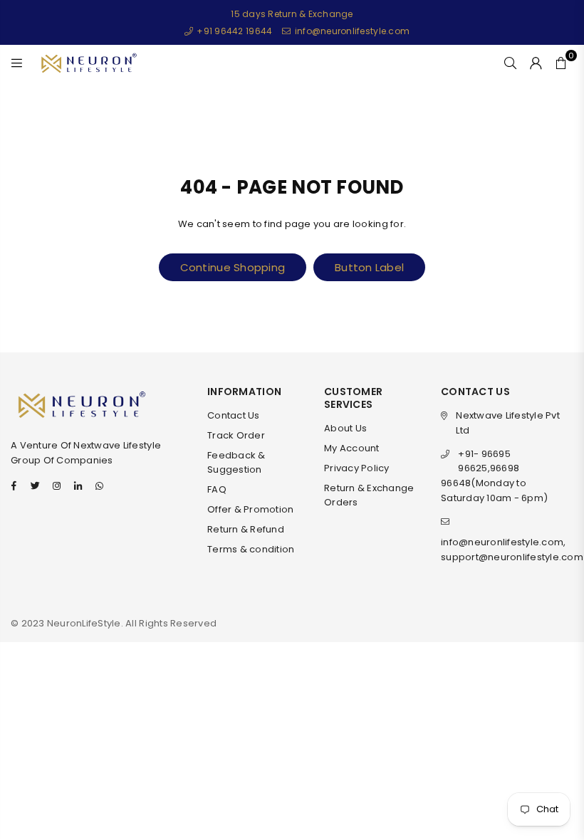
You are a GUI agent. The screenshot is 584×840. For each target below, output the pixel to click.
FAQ (216, 489)
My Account (352, 448)
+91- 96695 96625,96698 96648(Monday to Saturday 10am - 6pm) (494, 476)
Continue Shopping (232, 267)
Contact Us (233, 415)
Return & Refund (245, 529)
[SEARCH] (510, 62)
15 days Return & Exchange (292, 14)
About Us (345, 428)
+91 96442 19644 (233, 31)
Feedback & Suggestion (236, 462)
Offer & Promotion (250, 509)
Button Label (369, 267)
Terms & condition (250, 549)
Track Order (236, 435)
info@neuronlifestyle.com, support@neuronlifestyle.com (512, 549)
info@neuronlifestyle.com (351, 31)
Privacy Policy (357, 468)
